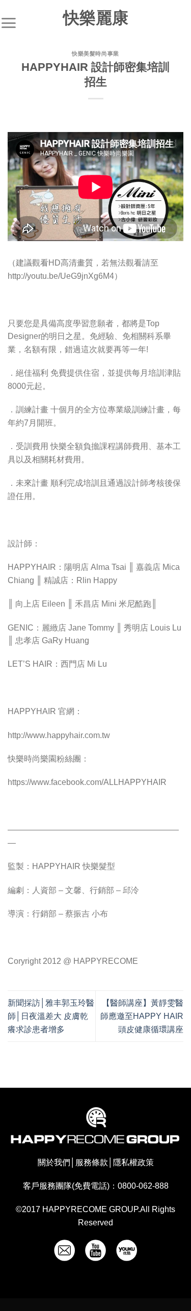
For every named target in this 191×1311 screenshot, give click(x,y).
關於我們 (54, 1162)
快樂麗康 (95, 18)
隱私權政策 (133, 1162)
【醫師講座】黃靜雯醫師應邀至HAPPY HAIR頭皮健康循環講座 (141, 1016)
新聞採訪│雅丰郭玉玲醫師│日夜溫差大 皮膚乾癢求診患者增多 (51, 1016)
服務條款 (91, 1162)
